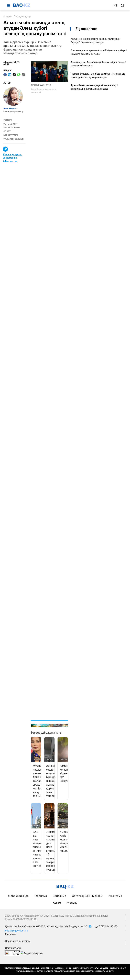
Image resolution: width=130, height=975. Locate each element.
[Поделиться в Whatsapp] (18, 74)
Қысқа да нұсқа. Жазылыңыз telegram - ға (12, 157)
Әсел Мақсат (9, 109)
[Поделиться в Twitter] (14, 74)
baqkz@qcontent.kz (16, 930)
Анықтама (115, 896)
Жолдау (72, 902)
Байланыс (59, 896)
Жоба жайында (18, 896)
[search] (122, 5)
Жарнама (41, 896)
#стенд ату (10, 124)
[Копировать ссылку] (23, 74)
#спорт (7, 120)
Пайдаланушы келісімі (18, 941)
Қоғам (57, 902)
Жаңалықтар (23, 16)
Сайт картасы (13, 947)
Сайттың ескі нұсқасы (87, 896)
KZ (115, 5)
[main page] (61, 5)
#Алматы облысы (13, 139)
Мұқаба (7, 16)
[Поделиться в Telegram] (9, 74)
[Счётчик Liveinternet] (12, 953)
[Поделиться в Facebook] (5, 74)
